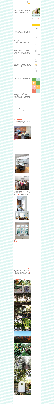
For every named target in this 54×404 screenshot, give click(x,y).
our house (17, 121)
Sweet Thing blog (17, 279)
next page (23, 400)
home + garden (36, 43)
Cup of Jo (36, 55)
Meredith (24, 279)
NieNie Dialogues (36, 60)
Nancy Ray (36, 59)
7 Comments (29, 266)
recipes (36, 50)
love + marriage (36, 45)
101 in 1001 (36, 37)
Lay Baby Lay (36, 58)
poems (36, 49)
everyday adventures (21, 108)
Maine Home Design (15, 239)
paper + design (36, 48)
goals (36, 42)
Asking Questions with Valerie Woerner (36, 54)
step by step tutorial (19, 194)
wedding (36, 51)
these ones (21, 192)
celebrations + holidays (36, 39)
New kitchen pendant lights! (18, 119)
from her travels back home (24, 395)
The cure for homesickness (18, 46)
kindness (36, 44)
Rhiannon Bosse (36, 61)
